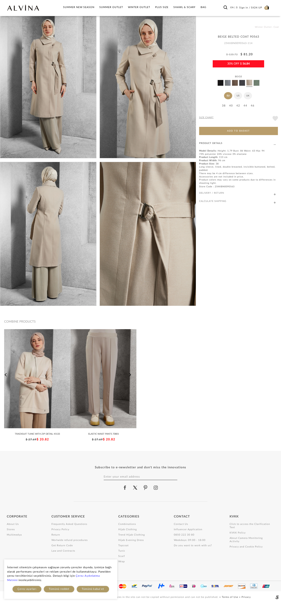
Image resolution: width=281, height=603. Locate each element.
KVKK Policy (238, 532)
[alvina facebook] (124, 487)
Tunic (121, 551)
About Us (13, 524)
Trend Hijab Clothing (131, 535)
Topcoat (123, 545)
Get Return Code (62, 545)
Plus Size (161, 7)
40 (231, 105)
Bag (203, 7)
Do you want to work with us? (193, 545)
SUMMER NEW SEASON (78, 7)
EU (228, 96)
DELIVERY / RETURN (211, 193)
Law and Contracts (63, 551)
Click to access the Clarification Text (250, 526)
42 (238, 105)
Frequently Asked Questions (69, 524)
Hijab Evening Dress (131, 540)
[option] (37, 385)
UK (247, 96)
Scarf (121, 556)
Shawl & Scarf (184, 7)
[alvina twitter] (135, 488)
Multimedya (14, 535)
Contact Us (181, 524)
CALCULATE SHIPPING (212, 201)
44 (245, 105)
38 (224, 105)
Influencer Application (188, 529)
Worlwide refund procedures (69, 540)
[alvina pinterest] (145, 487)
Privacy (246, 597)
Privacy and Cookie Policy (246, 546)
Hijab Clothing (127, 529)
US (238, 96)
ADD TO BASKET (238, 131)
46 (252, 105)
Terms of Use (230, 597)
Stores (11, 529)
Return (55, 535)
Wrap (121, 561)
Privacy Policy (60, 529)
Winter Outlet (139, 7)
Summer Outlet (111, 7)
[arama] (225, 7)
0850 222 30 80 (184, 535)
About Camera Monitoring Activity (246, 540)
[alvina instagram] (156, 487)
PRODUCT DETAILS (210, 143)
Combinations (127, 524)
